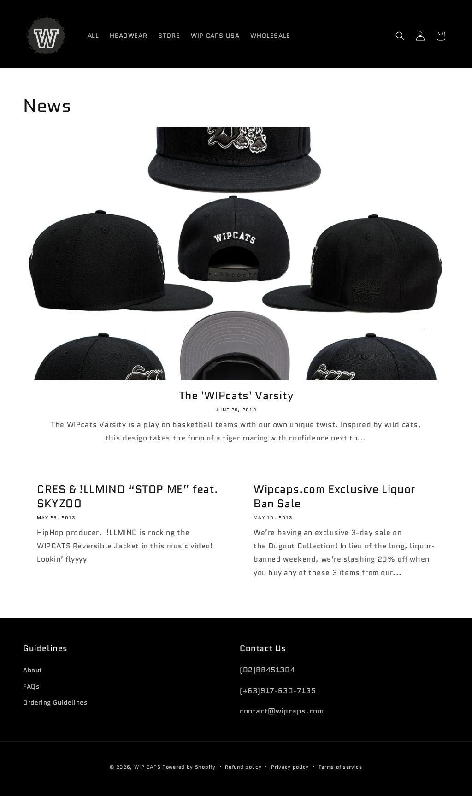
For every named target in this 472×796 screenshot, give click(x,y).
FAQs (31, 686)
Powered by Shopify (189, 767)
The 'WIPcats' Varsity (236, 395)
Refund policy (243, 767)
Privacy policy (290, 767)
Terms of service (340, 767)
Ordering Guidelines (55, 702)
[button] (400, 36)
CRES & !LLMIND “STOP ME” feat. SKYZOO (127, 496)
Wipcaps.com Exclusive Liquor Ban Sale (334, 496)
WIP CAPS (147, 767)
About (32, 670)
